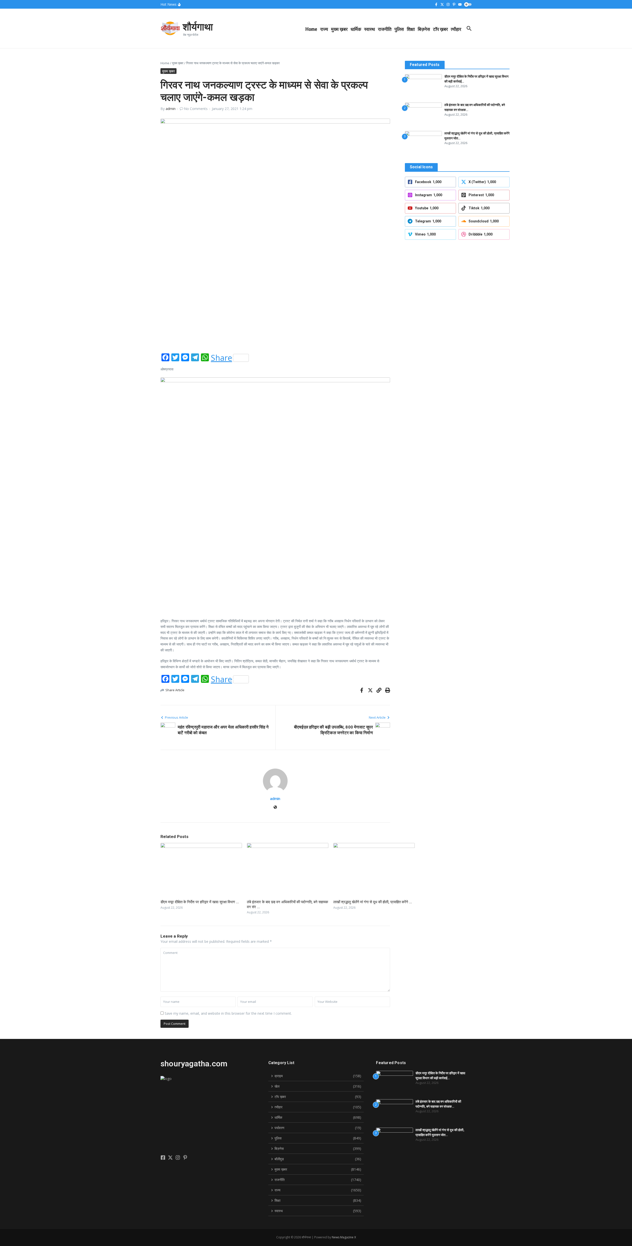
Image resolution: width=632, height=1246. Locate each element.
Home (311, 29)
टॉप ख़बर (440, 29)
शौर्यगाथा (198, 26)
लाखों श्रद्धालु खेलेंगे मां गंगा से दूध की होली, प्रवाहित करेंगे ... (372, 902)
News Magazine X (344, 1237)
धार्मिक (356, 29)
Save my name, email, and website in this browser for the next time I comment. (228, 1013)
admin (171, 108)
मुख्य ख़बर (339, 29)
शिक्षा (411, 29)
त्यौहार (456, 29)
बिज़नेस (424, 29)
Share (221, 358)
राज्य (324, 29)
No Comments (196, 108)
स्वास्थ (369, 29)
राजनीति (385, 29)
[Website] (275, 807)
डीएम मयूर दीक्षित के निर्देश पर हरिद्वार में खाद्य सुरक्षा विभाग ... (199, 902)
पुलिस (399, 29)
